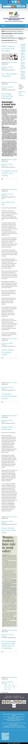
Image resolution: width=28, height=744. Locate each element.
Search (13, 6)
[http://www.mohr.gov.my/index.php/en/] (16, 702)
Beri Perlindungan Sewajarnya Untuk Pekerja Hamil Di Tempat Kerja (8, 644)
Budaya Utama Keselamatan (7, 428)
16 (8, 686)
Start (5, 685)
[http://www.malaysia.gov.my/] (4, 702)
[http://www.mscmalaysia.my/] (12, 702)
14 (16, 685)
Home (2, 33)
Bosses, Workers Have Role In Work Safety (8, 530)
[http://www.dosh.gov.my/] (20, 702)
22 (13, 688)
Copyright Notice (8, 697)
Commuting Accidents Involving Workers (9, 396)
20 (8, 688)
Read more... (4, 68)
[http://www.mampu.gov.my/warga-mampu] (14, 705)
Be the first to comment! (7, 67)
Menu (3, 26)
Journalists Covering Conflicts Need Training (9, 173)
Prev (10, 685)
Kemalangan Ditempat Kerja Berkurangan (7, 95)
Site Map (22, 697)
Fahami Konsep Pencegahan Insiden (7, 352)
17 (10, 686)
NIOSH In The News (18, 33)
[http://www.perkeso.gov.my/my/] (24, 702)
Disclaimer (15, 697)
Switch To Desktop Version (14, 743)
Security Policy (17, 696)
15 (5, 686)
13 (13, 685)
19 (5, 688)
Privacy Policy (9, 696)
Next (5, 689)
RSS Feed (21, 95)
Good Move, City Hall (8, 203)
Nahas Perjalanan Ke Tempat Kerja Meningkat (8, 48)
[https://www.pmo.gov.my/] (8, 702)
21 (10, 688)
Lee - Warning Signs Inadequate (9, 74)
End (9, 689)
